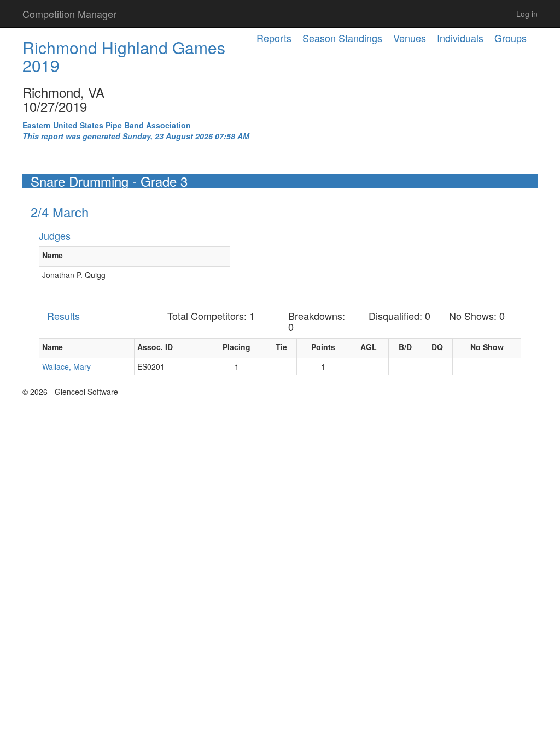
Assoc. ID (155, 346)
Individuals (460, 38)
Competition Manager (69, 14)
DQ (437, 346)
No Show (487, 346)
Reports (273, 38)
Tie (281, 346)
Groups (510, 38)
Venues (409, 38)
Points (323, 346)
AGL (368, 346)
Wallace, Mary (66, 366)
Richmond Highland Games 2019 (123, 56)
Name (52, 255)
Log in (527, 13)
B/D (405, 346)
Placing (236, 346)
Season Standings (342, 38)
